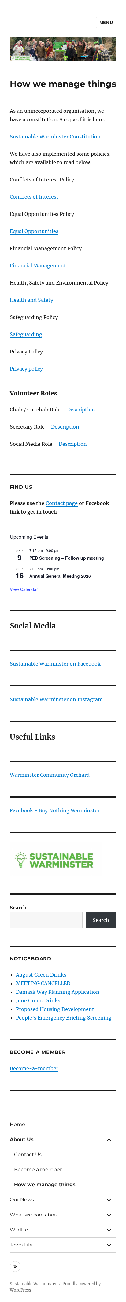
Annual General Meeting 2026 (60, 576)
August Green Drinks (41, 975)
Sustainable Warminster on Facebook (55, 664)
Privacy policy (26, 369)
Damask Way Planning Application (57, 992)
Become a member (38, 1169)
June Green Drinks (38, 1000)
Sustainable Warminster (33, 1283)
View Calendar (24, 589)
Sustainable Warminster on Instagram (56, 699)
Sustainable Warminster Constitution (55, 137)
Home (17, 1124)
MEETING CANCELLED (43, 983)
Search (18, 907)
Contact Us (28, 1154)
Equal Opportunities (34, 231)
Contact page (62, 503)
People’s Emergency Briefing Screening (64, 1018)
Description (81, 409)
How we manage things (45, 1184)
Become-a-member (34, 1068)
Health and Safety (31, 300)
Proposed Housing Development (55, 1009)
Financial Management (38, 265)
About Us (22, 1139)
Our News (22, 1200)
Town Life (21, 1245)
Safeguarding (26, 334)
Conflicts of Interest (34, 197)
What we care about (35, 1215)
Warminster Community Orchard (50, 775)
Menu (106, 22)
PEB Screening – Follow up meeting (66, 558)
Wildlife (19, 1230)
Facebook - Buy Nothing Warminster (55, 810)
